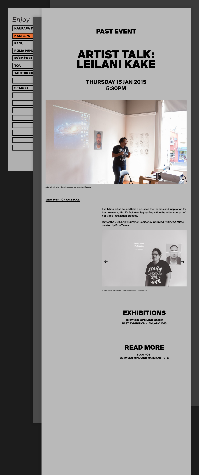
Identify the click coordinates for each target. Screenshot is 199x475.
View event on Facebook (63, 199)
